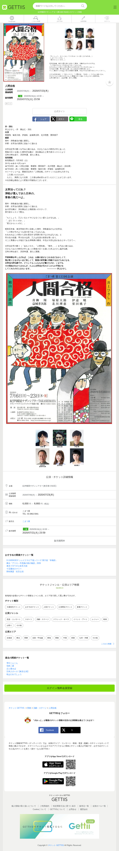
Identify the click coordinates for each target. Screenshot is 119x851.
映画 (105, 619)
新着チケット (82, 607)
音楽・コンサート (14, 619)
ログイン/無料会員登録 (59, 688)
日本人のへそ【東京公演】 (18, 671)
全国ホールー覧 (99, 806)
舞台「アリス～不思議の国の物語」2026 (24, 563)
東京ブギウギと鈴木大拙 (17, 566)
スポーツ (28, 619)
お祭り (9, 625)
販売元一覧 (84, 806)
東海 (49, 638)
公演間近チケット (65, 607)
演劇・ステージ (43, 619)
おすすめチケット (32, 607)
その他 (19, 625)
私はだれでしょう (14, 674)
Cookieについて (39, 809)
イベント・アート (80, 619)
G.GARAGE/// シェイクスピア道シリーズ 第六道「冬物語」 (32, 560)
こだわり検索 (106, 644)
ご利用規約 (44, 806)
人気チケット (49, 607)
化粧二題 (10, 666)
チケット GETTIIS (56, 845)
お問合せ (72, 809)
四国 (73, 638)
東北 (18, 638)
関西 (57, 638)
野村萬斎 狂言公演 (15, 571)
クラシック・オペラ (61, 619)
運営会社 (84, 809)
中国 (65, 638)
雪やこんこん (12, 663)
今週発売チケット (14, 607)
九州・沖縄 (83, 638)
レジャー (95, 619)
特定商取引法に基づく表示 (64, 806)
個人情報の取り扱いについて (23, 806)
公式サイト (59, 111)
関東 (26, 638)
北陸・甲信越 (37, 638)
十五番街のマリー (14, 569)
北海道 (9, 638)
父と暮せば (11, 669)
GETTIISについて (57, 809)
